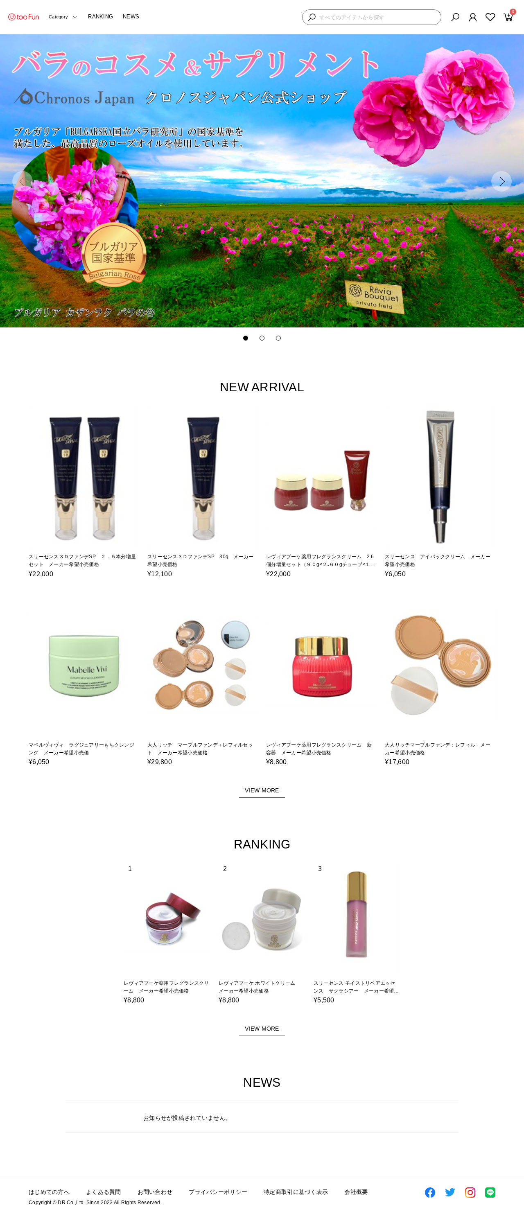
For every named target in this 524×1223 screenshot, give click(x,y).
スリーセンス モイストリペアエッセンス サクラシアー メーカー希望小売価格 (356, 991)
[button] (22, 181)
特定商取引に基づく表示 (296, 1192)
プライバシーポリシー (218, 1192)
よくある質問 (103, 1192)
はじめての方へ (49, 1192)
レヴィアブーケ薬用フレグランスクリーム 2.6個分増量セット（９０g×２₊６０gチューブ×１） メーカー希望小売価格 (323, 564)
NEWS (131, 17)
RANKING (100, 17)
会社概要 (356, 1192)
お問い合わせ (155, 1192)
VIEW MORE (262, 790)
